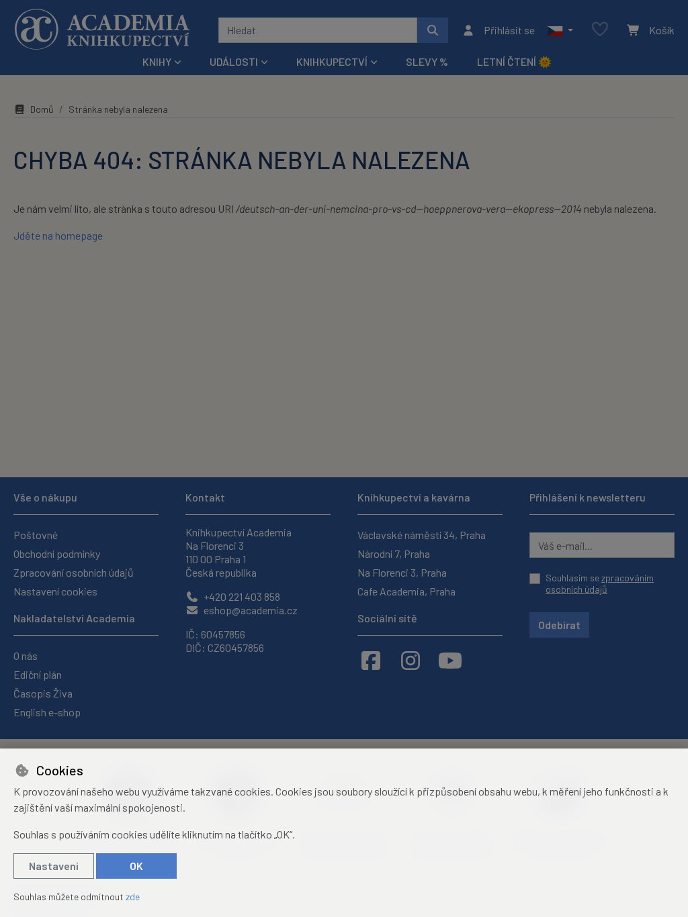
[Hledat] (432, 30)
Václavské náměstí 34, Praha (421, 534)
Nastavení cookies (55, 591)
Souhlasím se (600, 583)
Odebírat (559, 624)
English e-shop (47, 712)
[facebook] (370, 659)
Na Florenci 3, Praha (402, 572)
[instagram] (410, 659)
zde (133, 896)
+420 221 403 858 (241, 596)
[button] (560, 30)
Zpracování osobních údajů (73, 572)
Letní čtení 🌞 (514, 61)
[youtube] (450, 659)
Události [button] (234, 61)
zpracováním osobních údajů (600, 583)
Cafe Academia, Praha (406, 591)
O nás (25, 655)
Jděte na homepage (58, 235)
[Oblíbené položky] (600, 29)
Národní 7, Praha (393, 553)
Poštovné (35, 534)
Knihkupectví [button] (332, 61)
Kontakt (205, 497)
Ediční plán (37, 674)
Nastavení (54, 865)
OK (136, 865)
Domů (42, 109)
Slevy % (427, 61)
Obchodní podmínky (56, 553)
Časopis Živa (43, 693)
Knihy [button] (156, 61)
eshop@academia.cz (250, 610)
